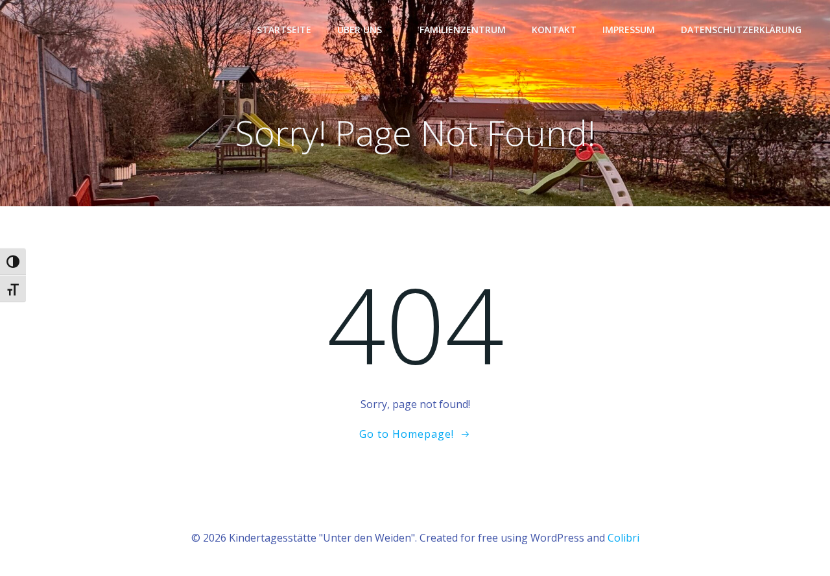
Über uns (359, 29)
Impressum (628, 29)
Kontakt (554, 29)
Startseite (284, 29)
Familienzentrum (463, 29)
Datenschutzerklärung (741, 29)
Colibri (623, 538)
